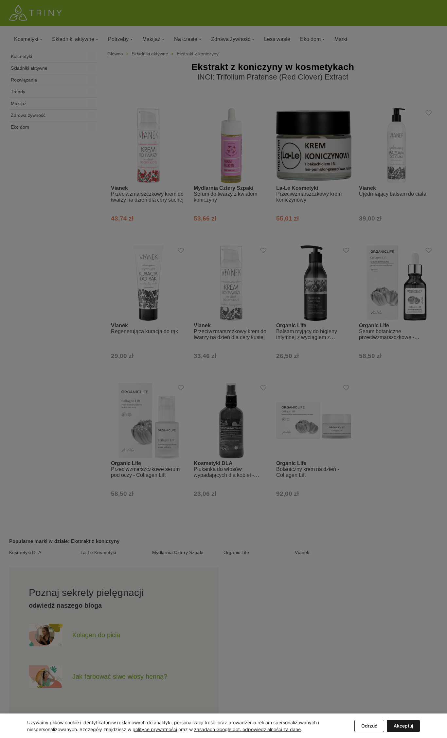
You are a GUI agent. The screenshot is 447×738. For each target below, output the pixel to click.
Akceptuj (403, 726)
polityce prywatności (155, 729)
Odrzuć (369, 726)
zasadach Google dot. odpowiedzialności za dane (247, 729)
